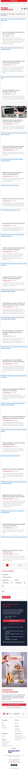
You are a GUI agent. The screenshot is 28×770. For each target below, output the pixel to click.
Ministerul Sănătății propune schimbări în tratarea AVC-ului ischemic (13, 389)
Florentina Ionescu (8, 123)
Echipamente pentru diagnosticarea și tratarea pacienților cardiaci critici (12, 120)
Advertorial (4, 744)
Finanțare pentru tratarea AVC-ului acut (13, 198)
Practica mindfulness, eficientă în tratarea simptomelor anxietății (13, 443)
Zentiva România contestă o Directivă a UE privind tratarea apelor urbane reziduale (13, 304)
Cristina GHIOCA (7, 64)
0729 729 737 (16, 760)
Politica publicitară (18, 738)
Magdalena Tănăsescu (8, 498)
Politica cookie (18, 739)
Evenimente (4, 733)
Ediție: (3, 591)
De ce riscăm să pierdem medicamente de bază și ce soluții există (13, 33)
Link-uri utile (18, 733)
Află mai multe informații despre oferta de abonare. (14, 642)
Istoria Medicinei (18, 731)
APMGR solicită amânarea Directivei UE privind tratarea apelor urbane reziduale (13, 496)
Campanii (16, 723)
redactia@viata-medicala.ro (15, 762)
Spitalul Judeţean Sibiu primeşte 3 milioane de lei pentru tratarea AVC (14, 525)
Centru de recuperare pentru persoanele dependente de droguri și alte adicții (13, 147)
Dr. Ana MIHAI (6, 35)
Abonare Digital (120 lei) (14, 704)
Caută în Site (7, 597)
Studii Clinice (17, 729)
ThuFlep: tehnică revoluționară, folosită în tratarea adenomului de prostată (13, 248)
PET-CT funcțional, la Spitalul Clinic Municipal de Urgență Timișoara (11, 4)
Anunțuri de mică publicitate (7, 745)
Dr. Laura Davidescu (8, 363)
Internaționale (4, 727)
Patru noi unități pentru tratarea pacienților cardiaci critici (11, 91)
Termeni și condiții (18, 735)
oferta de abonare (20, 701)
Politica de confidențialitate (20, 737)
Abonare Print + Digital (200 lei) (14, 707)
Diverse (3, 737)
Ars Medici (17, 728)
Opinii (3, 722)
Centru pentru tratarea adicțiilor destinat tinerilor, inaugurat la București (13, 62)
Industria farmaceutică (6, 741)
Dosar (16, 722)
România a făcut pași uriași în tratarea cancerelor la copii (12, 551)
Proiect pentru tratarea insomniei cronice (13, 223)
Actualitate (4, 720)
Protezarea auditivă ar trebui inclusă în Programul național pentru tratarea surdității (13, 332)
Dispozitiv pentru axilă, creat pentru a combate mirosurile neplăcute (12, 173)
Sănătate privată (5, 743)
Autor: (3, 585)
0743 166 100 (16, 759)
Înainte (19, 565)
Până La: (17, 580)
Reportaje (4, 725)
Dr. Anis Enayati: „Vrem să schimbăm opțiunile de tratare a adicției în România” (13, 360)
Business (4, 739)
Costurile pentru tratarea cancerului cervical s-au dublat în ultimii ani (12, 277)
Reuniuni (3, 735)
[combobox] (14, 588)
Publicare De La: (5, 580)
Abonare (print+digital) (14, 623)
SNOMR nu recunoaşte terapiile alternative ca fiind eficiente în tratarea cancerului (14, 417)
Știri (2, 723)
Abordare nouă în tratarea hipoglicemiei (13, 469)
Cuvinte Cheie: (5, 574)
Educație (17, 726)
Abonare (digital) (14, 620)
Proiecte (17, 720)
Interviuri (3, 726)
